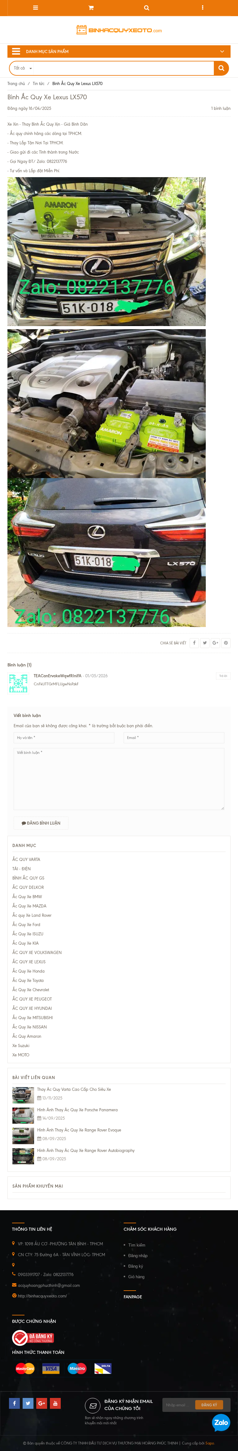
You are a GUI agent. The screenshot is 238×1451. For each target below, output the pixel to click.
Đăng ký (135, 1266)
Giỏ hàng (136, 1276)
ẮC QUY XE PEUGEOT (32, 999)
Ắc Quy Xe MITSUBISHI (32, 1017)
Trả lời (223, 676)
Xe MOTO (20, 1055)
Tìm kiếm (136, 1245)
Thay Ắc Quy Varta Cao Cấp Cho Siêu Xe (74, 1089)
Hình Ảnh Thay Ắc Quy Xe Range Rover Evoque (79, 1130)
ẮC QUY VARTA (26, 859)
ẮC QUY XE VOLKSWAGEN (37, 952)
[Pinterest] (226, 643)
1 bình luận (221, 108)
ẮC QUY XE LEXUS (29, 962)
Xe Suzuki (20, 1045)
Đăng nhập (138, 1255)
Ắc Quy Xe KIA (25, 943)
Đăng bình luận (43, 823)
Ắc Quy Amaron (26, 1036)
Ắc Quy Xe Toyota (28, 980)
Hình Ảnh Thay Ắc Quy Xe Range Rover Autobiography (85, 1150)
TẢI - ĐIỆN (21, 869)
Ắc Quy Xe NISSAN (29, 1027)
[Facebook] (194, 643)
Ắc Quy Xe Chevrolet (30, 989)
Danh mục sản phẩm (47, 51)
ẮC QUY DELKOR (28, 887)
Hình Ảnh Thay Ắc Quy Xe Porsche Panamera (77, 1110)
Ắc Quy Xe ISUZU (27, 934)
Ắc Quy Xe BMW (27, 896)
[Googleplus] (215, 643)
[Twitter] (204, 643)
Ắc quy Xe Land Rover (31, 915)
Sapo (209, 1443)
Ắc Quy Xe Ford (26, 924)
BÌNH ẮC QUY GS (28, 878)
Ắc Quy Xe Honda (28, 971)
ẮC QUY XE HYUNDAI (32, 1008)
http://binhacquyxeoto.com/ (42, 1296)
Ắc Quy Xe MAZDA (29, 906)
